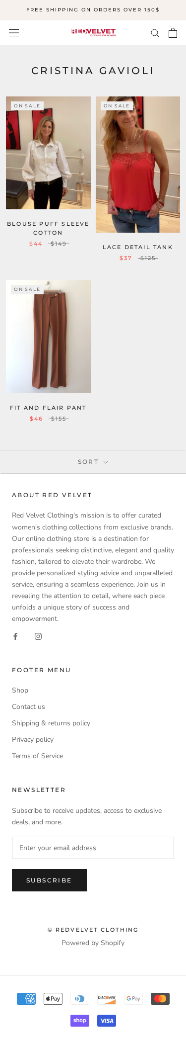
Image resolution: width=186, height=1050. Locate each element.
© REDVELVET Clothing (93, 929)
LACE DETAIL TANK (138, 247)
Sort (90, 461)
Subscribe (49, 880)
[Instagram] (38, 635)
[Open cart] (173, 33)
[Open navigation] (14, 32)
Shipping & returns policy (51, 723)
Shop (20, 690)
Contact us (28, 706)
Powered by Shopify (93, 943)
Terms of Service (37, 756)
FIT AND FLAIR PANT (48, 407)
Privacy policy (33, 739)
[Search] (155, 32)
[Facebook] (15, 635)
